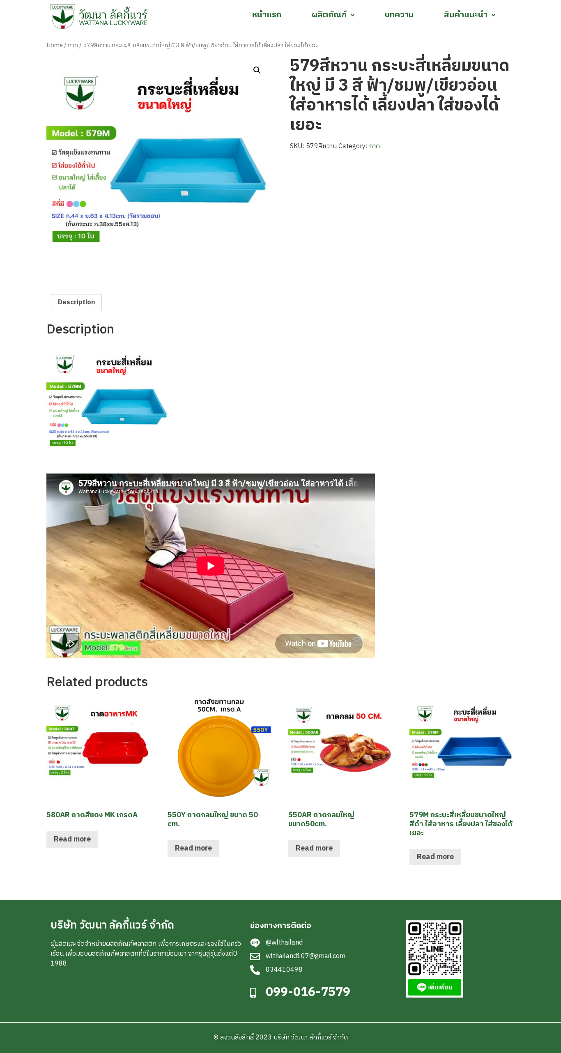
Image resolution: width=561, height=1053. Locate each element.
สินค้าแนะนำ (465, 15)
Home (54, 46)
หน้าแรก (266, 15)
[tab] (76, 302)
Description (76, 302)
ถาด (73, 46)
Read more (72, 839)
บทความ (399, 15)
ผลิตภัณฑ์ (329, 15)
